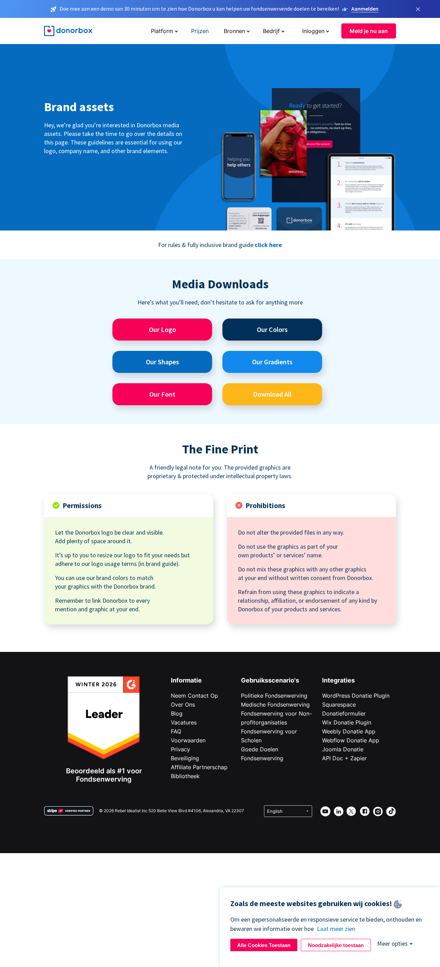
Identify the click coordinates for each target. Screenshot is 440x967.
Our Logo (162, 329)
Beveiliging (185, 758)
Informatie (186, 680)
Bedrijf (271, 31)
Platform (162, 31)
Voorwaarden (188, 740)
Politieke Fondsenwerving (274, 695)
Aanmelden (364, 8)
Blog (177, 713)
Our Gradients (272, 361)
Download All (272, 394)
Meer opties (392, 943)
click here (268, 245)
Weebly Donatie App (348, 731)
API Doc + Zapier (344, 758)
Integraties (338, 680)
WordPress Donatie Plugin (355, 695)
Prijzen (200, 31)
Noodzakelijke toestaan (336, 945)
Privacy (180, 749)
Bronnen (234, 31)
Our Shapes (162, 361)
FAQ (176, 731)
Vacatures (184, 722)
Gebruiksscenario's (270, 680)
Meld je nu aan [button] (369, 31)
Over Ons (183, 704)
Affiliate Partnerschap (199, 767)
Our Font (162, 394)
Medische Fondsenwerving (275, 704)
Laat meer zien (336, 929)
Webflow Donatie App (350, 740)
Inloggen (313, 31)
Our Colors (272, 329)
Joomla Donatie (342, 749)
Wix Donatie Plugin (346, 722)
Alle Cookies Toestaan (263, 945)
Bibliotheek (185, 776)
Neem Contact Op (194, 695)
